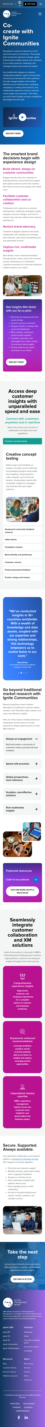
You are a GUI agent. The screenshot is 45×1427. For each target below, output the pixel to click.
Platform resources (10, 1376)
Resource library (9, 1372)
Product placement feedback (17, 570)
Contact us (28, 1380)
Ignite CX (6, 1336)
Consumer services (31, 1347)
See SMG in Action (22, 1279)
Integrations (28, 1407)
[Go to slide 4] (26, 673)
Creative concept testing (16, 441)
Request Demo (13, 133)
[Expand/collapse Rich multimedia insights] (36, 809)
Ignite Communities (10, 1344)
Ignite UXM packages (11, 1348)
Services (27, 1368)
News (26, 1376)
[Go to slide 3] (23, 673)
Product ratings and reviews (17, 577)
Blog (4, 1364)
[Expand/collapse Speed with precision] (36, 763)
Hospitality (28, 1351)
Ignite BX (6, 1332)
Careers (27, 1372)
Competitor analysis (14, 547)
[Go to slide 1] (18, 673)
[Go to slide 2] (21, 673)
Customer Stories (9, 1368)
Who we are (28, 1364)
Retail (26, 1336)
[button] (40, 4)
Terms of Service (29, 1403)
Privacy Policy (15, 1403)
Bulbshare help (8, 4)
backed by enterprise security (25, 1159)
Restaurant (28, 1332)
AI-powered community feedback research (19, 531)
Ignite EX (6, 1340)
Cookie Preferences (22, 1411)
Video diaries (11, 539)
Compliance (16, 1407)
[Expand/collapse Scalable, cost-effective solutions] (36, 793)
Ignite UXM (8, 1327)
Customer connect (13, 562)
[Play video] (22, 117)
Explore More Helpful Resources (22, 891)
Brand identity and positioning (18, 554)
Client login (31, 4)
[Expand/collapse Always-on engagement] (36, 738)
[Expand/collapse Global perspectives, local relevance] (36, 778)
